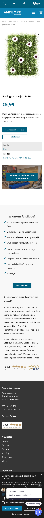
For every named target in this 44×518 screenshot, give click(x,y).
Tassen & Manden (27, 22)
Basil (5, 149)
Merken (5, 461)
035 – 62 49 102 (9, 406)
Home (4, 22)
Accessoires (13, 22)
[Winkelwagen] (40, 12)
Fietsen (5, 449)
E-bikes (5, 445)
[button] (33, 13)
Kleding (5, 453)
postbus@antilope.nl (11, 409)
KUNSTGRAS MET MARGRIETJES (17, 157)
